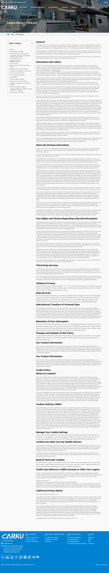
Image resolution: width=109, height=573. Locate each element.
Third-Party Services (16, 59)
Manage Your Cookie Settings (18, 81)
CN (105, 2)
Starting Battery (53, 7)
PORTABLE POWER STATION (54, 534)
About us (74, 7)
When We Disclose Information (19, 53)
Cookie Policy (14, 77)
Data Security (14, 63)
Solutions (65, 7)
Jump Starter (23, 7)
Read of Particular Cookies (18, 87)
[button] (32, 43)
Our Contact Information (17, 73)
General (12, 49)
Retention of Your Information (19, 69)
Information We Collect (17, 51)
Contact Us (91, 7)
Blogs (82, 7)
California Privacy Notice (17, 92)
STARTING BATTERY (74, 534)
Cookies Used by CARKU (17, 79)
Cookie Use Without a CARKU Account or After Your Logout (21, 89)
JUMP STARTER (30, 534)
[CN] (107, 2)
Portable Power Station (38, 7)
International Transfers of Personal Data (20, 66)
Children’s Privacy (15, 61)
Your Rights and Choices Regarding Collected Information (20, 56)
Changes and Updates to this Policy (20, 71)
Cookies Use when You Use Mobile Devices (20, 84)
